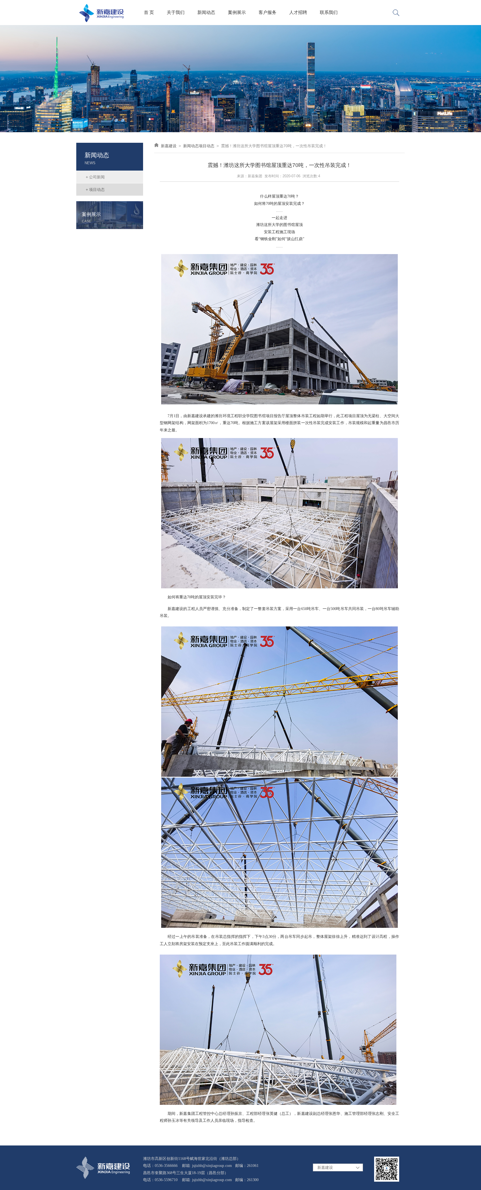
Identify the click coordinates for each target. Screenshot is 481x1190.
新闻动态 (206, 12)
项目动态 (95, 189)
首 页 (149, 12)
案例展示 (237, 12)
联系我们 (329, 12)
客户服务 (267, 12)
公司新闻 (95, 177)
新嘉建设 (168, 146)
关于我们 (176, 12)
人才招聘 (298, 12)
